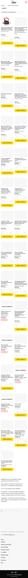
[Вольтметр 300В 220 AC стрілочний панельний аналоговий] (7, 246)
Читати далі (4, 319)
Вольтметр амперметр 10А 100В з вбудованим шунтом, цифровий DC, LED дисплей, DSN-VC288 (21, 29)
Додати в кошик (7, 43)
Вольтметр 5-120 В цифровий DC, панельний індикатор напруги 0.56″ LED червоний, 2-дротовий (21, 95)
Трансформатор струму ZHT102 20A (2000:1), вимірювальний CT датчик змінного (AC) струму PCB (21, 283)
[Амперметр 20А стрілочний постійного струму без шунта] (21, 182)
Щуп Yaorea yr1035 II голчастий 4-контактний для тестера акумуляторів (7, 432)
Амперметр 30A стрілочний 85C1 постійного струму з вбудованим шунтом (5, 190)
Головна (2, 5)
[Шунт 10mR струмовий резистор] (7, 87)
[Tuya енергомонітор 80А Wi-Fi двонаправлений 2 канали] (7, 454)
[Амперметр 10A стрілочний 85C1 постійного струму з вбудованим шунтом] (21, 215)
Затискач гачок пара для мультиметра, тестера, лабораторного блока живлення (20, 128)
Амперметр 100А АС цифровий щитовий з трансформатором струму (7, 376)
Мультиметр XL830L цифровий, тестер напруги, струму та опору (20, 376)
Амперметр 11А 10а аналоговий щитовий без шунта (20, 159)
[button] (2, 2)
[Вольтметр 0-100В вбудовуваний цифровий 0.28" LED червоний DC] (7, 55)
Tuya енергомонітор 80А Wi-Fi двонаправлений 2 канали (6, 462)
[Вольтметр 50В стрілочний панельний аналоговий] (7, 275)
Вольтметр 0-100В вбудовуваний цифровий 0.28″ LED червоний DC (7, 62)
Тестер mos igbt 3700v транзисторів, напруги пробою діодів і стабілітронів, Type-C (20, 432)
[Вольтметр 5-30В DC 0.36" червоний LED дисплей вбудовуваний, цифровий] (7, 21)
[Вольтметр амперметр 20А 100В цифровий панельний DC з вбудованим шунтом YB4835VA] (21, 305)
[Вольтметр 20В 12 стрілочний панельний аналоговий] (21, 246)
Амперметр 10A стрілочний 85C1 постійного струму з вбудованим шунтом (21, 222)
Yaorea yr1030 (18, 404)
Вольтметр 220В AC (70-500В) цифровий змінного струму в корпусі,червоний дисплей (21, 63)
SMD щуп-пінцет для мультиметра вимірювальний (6, 312)
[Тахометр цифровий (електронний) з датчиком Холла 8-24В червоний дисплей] (7, 152)
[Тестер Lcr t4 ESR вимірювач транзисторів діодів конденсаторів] (7, 215)
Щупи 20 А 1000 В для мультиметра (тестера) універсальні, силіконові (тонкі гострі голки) (6, 128)
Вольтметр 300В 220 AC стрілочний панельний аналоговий (6, 253)
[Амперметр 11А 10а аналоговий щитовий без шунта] (21, 152)
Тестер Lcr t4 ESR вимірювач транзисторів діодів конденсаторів (6, 222)
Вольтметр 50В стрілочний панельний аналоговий (6, 282)
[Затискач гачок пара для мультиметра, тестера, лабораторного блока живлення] (21, 120)
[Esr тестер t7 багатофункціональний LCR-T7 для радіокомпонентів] (21, 339)
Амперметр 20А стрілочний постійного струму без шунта (20, 189)
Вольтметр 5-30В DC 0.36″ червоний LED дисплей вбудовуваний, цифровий (7, 28)
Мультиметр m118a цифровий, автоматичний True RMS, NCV (7, 405)
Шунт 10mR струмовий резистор (6, 94)
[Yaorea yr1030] (21, 398)
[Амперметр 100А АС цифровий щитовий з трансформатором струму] (7, 369)
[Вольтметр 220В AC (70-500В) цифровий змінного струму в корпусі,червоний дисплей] (21, 55)
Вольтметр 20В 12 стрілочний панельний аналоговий (20, 253)
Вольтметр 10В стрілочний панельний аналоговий (6, 346)
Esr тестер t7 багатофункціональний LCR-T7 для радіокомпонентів (20, 346)
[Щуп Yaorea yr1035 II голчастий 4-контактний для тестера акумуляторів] (7, 424)
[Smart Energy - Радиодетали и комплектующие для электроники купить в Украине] (14, 2)
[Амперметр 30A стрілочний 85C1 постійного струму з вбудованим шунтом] (7, 182)
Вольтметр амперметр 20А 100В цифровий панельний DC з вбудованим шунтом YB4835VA (20, 313)
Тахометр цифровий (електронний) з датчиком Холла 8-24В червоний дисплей (6, 160)
